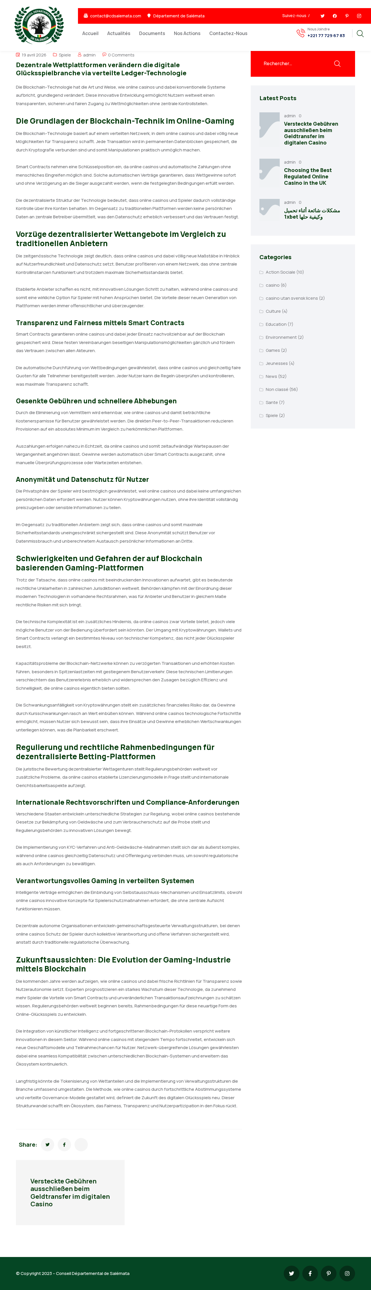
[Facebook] (335, 16)
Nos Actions (187, 33)
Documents (152, 33)
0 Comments (121, 55)
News (271, 376)
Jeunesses (277, 363)
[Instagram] (347, 1273)
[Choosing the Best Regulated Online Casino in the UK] (269, 173)
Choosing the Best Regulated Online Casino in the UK (308, 176)
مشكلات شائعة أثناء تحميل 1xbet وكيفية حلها (312, 213)
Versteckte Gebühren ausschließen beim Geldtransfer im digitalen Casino (311, 133)
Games (273, 350)
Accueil (90, 33)
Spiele (65, 55)
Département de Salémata (179, 16)
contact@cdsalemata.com (115, 16)
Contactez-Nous (228, 33)
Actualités (118, 33)
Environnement (281, 337)
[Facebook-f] (310, 1273)
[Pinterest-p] (347, 16)
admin (89, 55)
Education (276, 324)
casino (273, 285)
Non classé (277, 389)
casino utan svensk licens (292, 298)
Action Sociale (280, 272)
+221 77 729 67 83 (326, 36)
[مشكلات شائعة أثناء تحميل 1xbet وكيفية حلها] (269, 210)
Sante (272, 402)
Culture (273, 311)
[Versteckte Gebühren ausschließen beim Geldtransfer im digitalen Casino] (269, 129)
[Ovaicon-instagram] (359, 16)
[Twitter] (323, 16)
